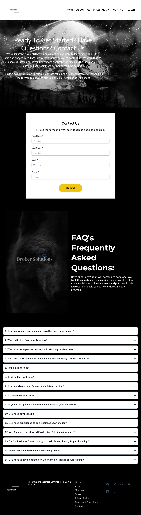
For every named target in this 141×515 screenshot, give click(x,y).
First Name (37, 136)
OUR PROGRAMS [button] (97, 9)
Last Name (37, 148)
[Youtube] (129, 484)
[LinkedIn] (107, 491)
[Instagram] (121, 484)
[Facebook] (107, 484)
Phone (35, 172)
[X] (114, 484)
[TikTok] (114, 491)
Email (35, 160)
